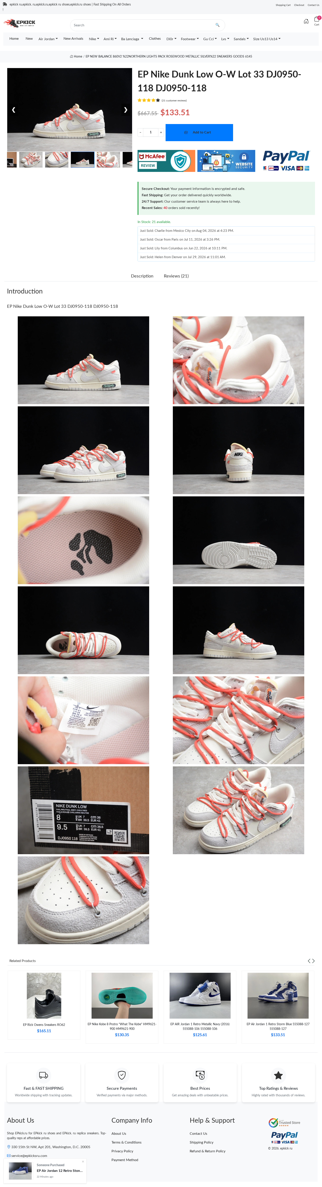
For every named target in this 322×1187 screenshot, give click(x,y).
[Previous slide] (309, 960)
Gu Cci (208, 39)
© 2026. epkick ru (280, 1148)
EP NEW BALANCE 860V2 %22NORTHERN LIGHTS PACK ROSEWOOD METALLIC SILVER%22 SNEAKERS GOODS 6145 (169, 56)
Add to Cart (202, 132)
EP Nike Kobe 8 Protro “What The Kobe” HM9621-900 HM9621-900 (122, 1026)
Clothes (155, 38)
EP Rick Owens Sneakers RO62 (44, 1025)
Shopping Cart (283, 5)
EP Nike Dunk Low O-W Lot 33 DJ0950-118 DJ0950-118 (62, 306)
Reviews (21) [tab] (176, 276)
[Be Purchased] (20, 1171)
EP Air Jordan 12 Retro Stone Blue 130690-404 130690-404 (60, 1171)
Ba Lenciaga (130, 39)
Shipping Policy (201, 1142)
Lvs (223, 39)
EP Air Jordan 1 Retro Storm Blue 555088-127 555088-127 (278, 1026)
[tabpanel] (44, 1007)
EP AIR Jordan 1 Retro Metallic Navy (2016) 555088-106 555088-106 (200, 1026)
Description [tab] (142, 276)
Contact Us (313, 5)
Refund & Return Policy (207, 1151)
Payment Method (124, 1160)
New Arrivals (73, 38)
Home (14, 38)
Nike (92, 39)
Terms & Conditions (126, 1142)
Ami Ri (109, 39)
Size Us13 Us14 (265, 39)
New (29, 38)
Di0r (169, 39)
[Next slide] (313, 960)
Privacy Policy (122, 1151)
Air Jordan (47, 39)
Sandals (240, 39)
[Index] (306, 21)
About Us (118, 1133)
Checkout (299, 5)
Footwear (188, 39)
